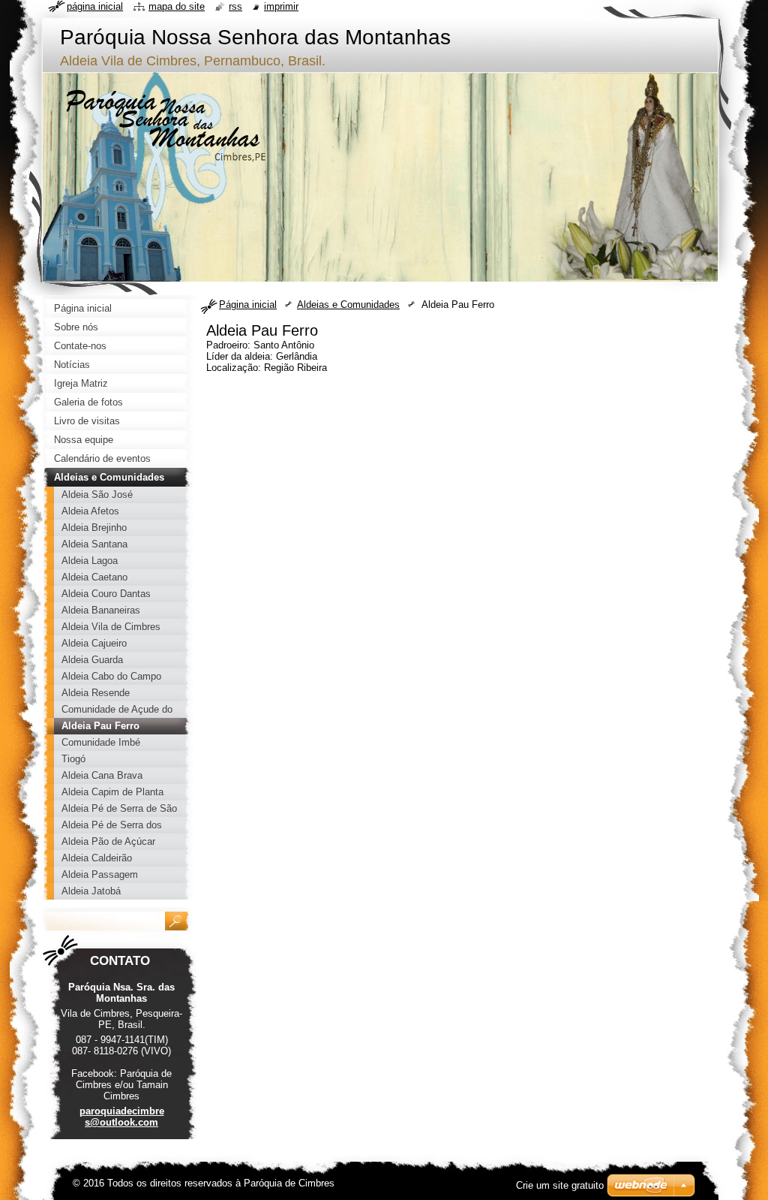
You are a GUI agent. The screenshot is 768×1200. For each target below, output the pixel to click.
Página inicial (248, 304)
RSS (235, 6)
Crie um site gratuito (560, 1185)
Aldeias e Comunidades (348, 304)
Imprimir (281, 6)
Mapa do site (176, 6)
